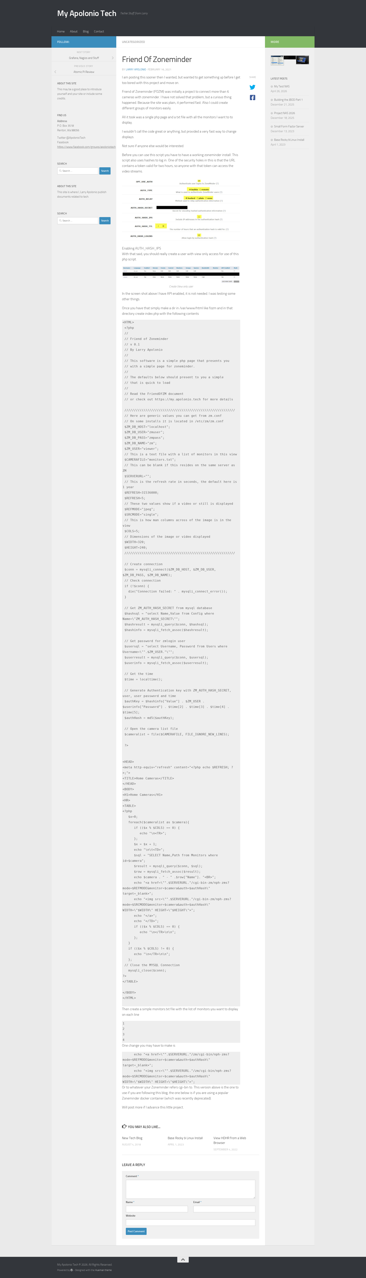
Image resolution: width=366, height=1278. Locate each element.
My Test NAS (282, 86)
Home (61, 31)
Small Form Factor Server (289, 126)
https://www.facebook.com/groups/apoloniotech (86, 147)
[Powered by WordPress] (71, 1270)
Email (197, 1202)
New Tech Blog (132, 1138)
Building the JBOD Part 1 (288, 99)
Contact (99, 31)
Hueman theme (103, 1270)
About (74, 31)
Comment (132, 1176)
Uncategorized (133, 42)
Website (130, 1215)
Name (130, 1202)
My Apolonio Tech (86, 13)
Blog (86, 31)
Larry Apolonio (136, 69)
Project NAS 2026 (284, 113)
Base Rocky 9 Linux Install (185, 1138)
